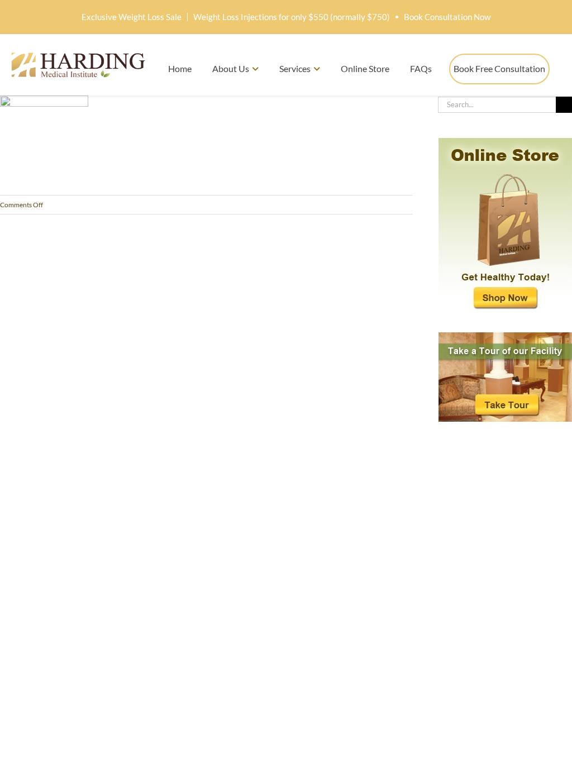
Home (180, 68)
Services (295, 68)
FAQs (421, 68)
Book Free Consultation (499, 68)
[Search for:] (497, 103)
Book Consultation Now (447, 17)
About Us (230, 68)
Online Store (365, 68)
